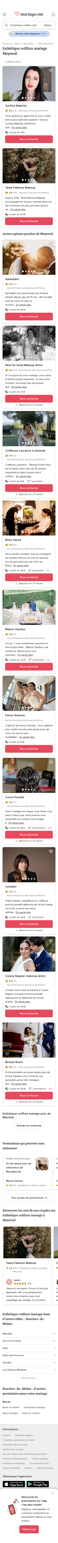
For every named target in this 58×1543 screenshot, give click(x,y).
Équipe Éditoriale (11, 1468)
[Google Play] (37, 1486)
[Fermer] (53, 1493)
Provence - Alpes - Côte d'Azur (19, 43)
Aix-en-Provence (12, 1341)
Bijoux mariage (10, 1413)
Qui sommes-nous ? (40, 1463)
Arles (5, 1348)
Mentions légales (24, 1435)
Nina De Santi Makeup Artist (24, 365)
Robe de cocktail (30, 1413)
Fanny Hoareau (15, 715)
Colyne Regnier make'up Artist (25, 976)
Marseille (7, 1333)
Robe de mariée (11, 1407)
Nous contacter (29, 139)
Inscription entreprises (14, 1463)
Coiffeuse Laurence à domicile (25, 450)
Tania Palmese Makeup (20, 187)
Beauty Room (14, 1062)
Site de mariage (45, 1468)
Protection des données (15, 1444)
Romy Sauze (13, 540)
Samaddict (12, 279)
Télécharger (29, 1529)
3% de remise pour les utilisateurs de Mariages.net (18, 1167)
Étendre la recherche (29, 1125)
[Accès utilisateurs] (53, 14)
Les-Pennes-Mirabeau (15, 1369)
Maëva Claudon (15, 629)
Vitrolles (7, 1362)
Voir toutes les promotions (27, 1197)
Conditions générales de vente (19, 1440)
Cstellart (10, 886)
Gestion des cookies (13, 1449)
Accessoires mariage (34, 1407)
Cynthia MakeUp (16, 105)
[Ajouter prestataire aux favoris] (51, 70)
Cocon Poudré (14, 797)
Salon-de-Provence (13, 1355)
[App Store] (14, 1486)
